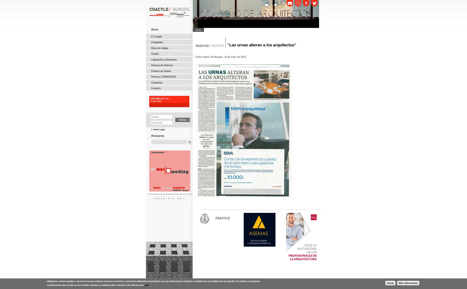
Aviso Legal (159, 129)
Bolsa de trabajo (159, 48)
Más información (408, 283)
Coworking (156, 82)
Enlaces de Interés (161, 71)
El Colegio (156, 36)
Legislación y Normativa (164, 59)
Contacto (156, 88)
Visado (155, 53)
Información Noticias (162, 65)
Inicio (198, 29)
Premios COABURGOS (163, 76)
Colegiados (157, 42)
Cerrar (390, 283)
